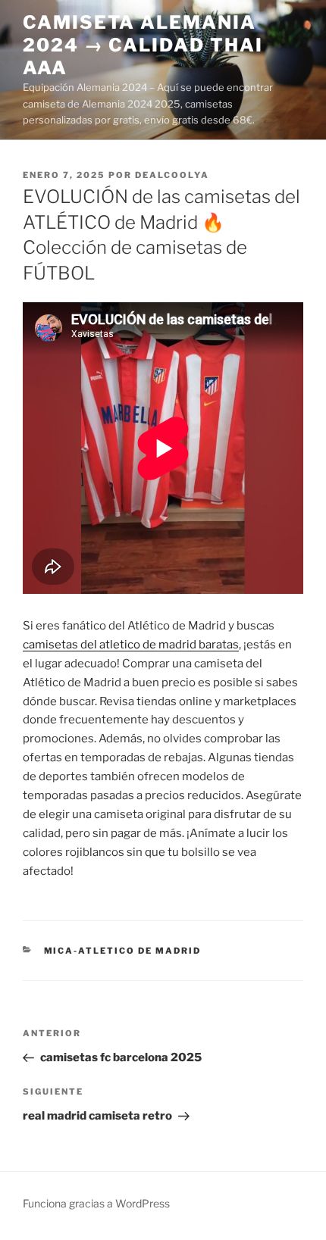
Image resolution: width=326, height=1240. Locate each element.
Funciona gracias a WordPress (96, 1203)
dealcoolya (172, 175)
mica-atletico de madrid (123, 950)
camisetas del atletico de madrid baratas (131, 644)
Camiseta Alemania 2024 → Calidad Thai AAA (142, 45)
